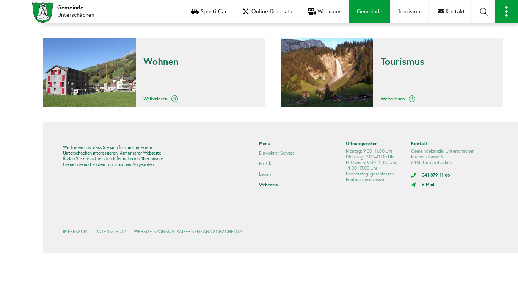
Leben (265, 174)
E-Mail (428, 184)
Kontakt (455, 11)
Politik (265, 163)
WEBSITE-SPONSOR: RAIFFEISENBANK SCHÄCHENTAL (189, 231)
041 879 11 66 (436, 175)
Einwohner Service (277, 153)
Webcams (268, 185)
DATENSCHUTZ (110, 231)
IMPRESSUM (75, 231)
